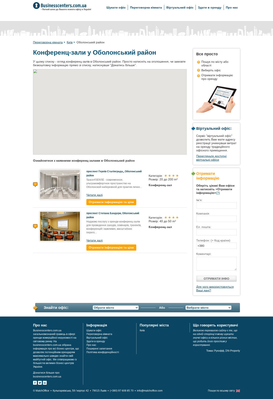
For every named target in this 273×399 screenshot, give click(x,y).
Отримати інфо (216, 278)
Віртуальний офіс (179, 7)
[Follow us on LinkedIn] (45, 383)
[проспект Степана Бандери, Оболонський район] (60, 226)
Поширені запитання (99, 348)
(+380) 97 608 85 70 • (123, 390)
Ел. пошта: (203, 226)
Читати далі (94, 195)
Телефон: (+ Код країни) (213, 240)
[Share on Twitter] (40, 383)
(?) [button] (218, 192)
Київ (70, 42)
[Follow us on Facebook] (35, 383)
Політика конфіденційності (102, 352)
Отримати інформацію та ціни (111, 202)
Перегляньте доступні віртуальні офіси (211, 157)
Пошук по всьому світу (221, 390)
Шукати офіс (116, 7)
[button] (134, 91)
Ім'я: (199, 200)
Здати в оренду (209, 7)
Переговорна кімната (146, 7)
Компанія (202, 213)
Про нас (232, 7)
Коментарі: (203, 253)
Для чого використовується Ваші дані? (215, 288)
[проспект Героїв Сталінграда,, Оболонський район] (60, 184)
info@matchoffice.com (150, 390)
